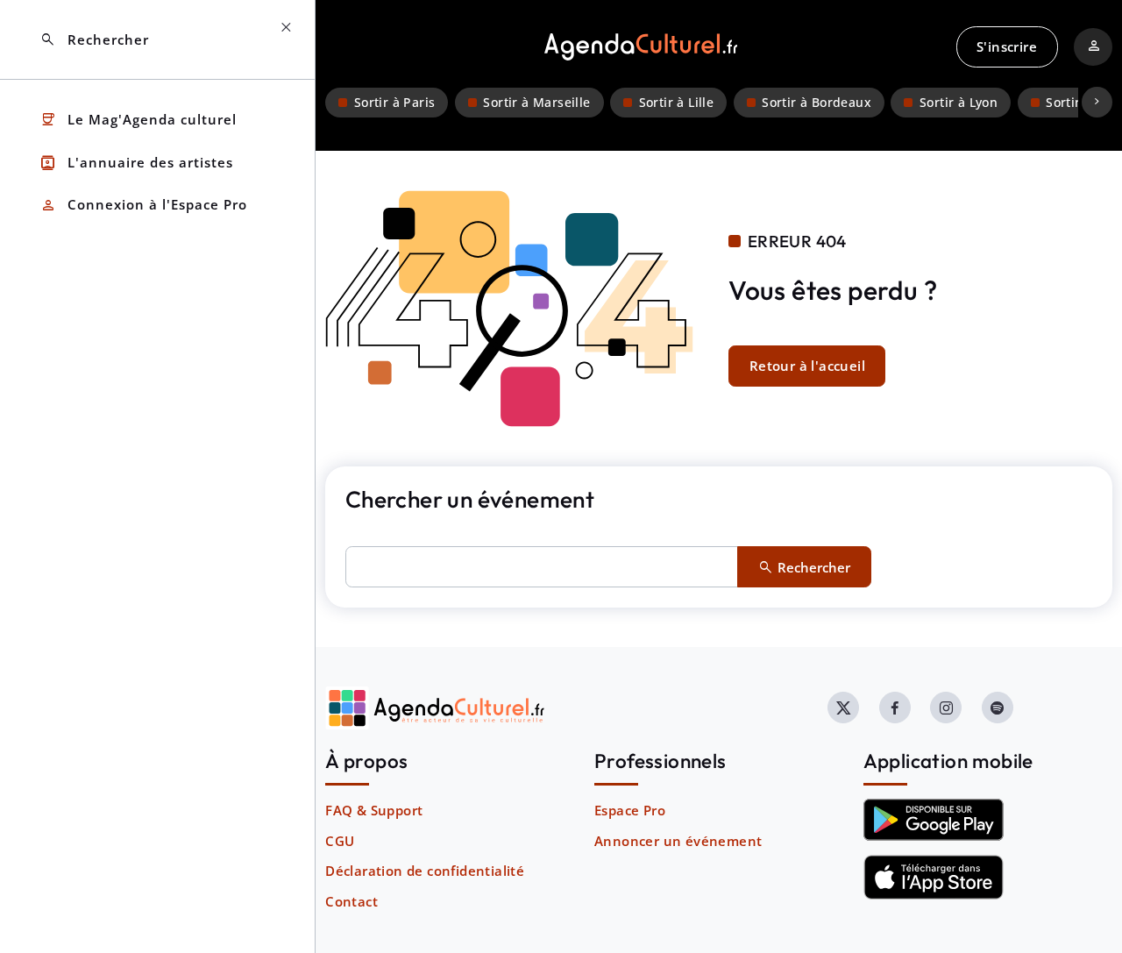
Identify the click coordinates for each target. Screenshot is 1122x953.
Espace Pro (629, 810)
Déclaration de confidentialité (424, 870)
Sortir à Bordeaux (816, 102)
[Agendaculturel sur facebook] (895, 707)
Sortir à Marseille (536, 102)
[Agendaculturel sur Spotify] (997, 707)
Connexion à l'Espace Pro (143, 206)
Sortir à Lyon (959, 102)
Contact (351, 901)
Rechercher (94, 40)
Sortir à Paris (395, 102)
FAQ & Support (374, 810)
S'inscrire (1006, 46)
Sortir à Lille (676, 102)
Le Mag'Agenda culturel (138, 120)
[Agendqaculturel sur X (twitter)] (843, 707)
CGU (339, 841)
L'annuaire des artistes (136, 163)
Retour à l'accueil (807, 365)
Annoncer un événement (678, 841)
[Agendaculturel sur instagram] (946, 707)
